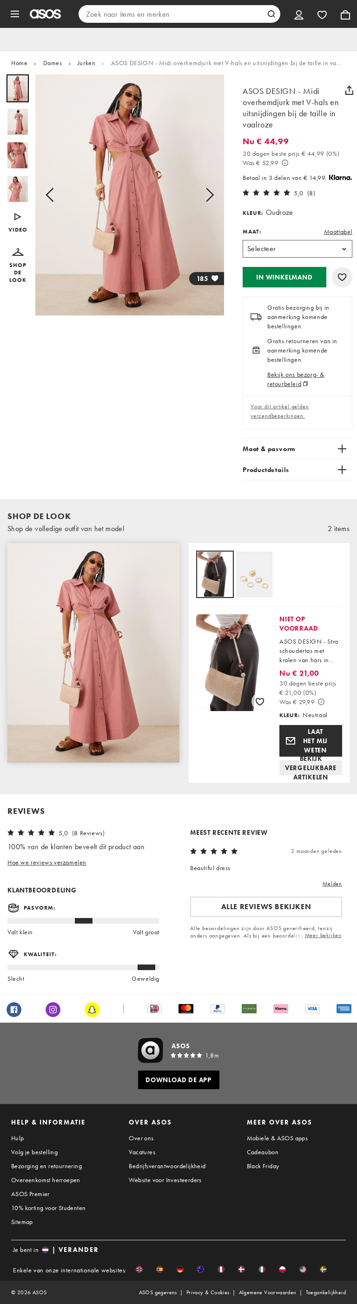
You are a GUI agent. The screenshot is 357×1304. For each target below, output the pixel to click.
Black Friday (263, 1166)
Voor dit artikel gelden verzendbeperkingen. (280, 411)
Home (19, 63)
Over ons (141, 1138)
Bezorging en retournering (46, 1166)
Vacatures (142, 1152)
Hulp (17, 1138)
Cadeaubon (263, 1152)
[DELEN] (349, 90)
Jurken (87, 63)
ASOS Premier (30, 1194)
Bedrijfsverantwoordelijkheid (167, 1166)
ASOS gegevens (158, 1292)
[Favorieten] (322, 14)
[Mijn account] (299, 14)
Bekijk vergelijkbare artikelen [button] (311, 767)
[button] (17, 223)
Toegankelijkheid (326, 1292)
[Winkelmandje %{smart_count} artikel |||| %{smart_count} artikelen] (345, 14)
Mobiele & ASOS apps (277, 1138)
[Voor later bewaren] (342, 277)
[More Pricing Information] (285, 163)
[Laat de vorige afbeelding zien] (52, 195)
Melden (332, 883)
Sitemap (22, 1222)
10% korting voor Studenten (48, 1208)
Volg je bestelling (34, 1152)
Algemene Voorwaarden (268, 1292)
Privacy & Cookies (208, 1292)
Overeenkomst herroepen (45, 1180)
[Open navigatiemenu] (15, 14)
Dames (52, 63)
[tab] (215, 575)
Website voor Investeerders (165, 1180)
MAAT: (252, 231)
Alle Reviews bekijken (266, 906)
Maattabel (338, 231)
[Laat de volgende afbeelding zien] (207, 195)
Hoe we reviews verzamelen (46, 862)
